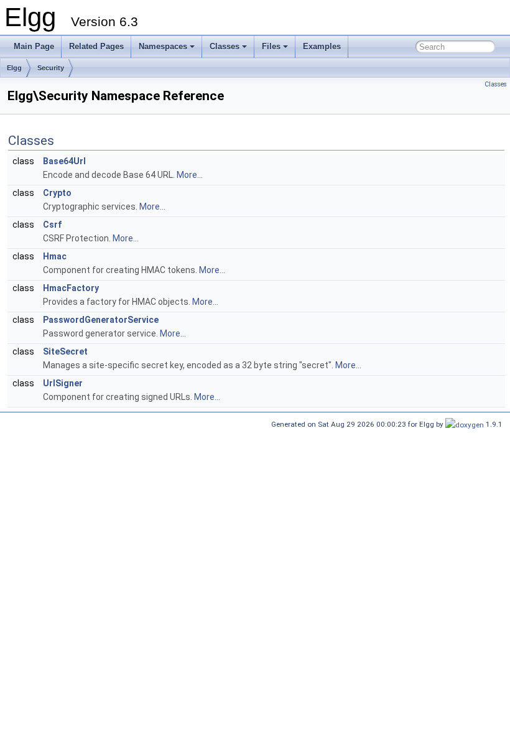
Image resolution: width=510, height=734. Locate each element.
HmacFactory (71, 288)
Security (50, 68)
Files (271, 46)
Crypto (57, 193)
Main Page (34, 46)
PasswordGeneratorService (101, 320)
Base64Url (64, 161)
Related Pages (96, 46)
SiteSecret (65, 351)
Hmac (55, 256)
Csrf (52, 225)
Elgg (14, 68)
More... (190, 175)
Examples (322, 46)
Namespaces (163, 46)
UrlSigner (63, 383)
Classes (224, 46)
